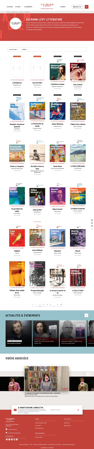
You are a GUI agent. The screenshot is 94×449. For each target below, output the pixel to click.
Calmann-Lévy (14, 11)
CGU (31, 444)
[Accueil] (47, 6)
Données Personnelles (69, 444)
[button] (77, 7)
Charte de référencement (40, 444)
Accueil (8, 11)
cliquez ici (26, 412)
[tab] (10, 7)
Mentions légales (24, 444)
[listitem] (7, 439)
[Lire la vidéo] (11, 384)
